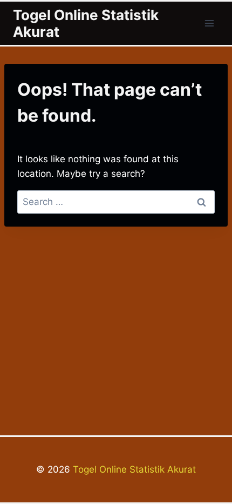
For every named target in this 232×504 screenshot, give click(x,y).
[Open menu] (209, 23)
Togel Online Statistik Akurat (133, 469)
